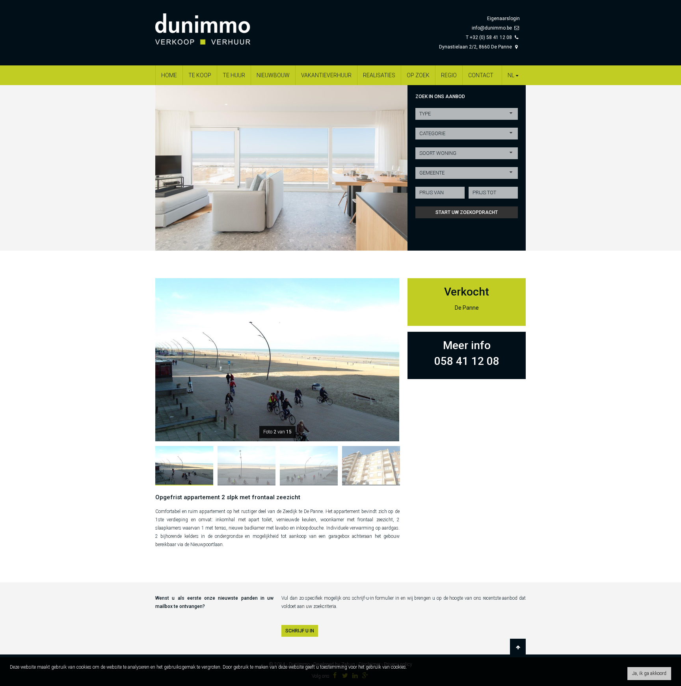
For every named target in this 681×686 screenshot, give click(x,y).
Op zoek (418, 75)
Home (169, 75)
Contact (480, 75)
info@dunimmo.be (492, 28)
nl (511, 75)
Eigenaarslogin (503, 18)
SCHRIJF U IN (299, 631)
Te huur (234, 75)
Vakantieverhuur (326, 75)
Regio (449, 75)
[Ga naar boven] (518, 647)
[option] (281, 168)
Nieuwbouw (273, 75)
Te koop (199, 75)
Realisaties (379, 75)
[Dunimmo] (214, 25)
